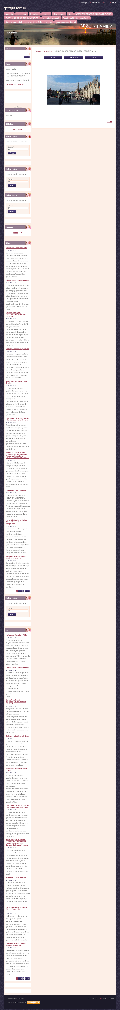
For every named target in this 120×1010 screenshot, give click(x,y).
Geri (108, 122)
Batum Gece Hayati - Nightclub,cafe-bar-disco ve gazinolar (16, 314)
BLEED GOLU (17, 129)
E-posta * (11, 147)
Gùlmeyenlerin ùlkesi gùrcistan (17, 349)
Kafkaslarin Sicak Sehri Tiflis (16, 248)
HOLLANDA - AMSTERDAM (16, 490)
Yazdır (114, 3)
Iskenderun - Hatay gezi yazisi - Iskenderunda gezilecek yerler (17, 419)
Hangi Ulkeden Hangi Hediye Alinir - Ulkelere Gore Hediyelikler (16, 522)
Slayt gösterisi (73, 57)
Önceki (53, 57)
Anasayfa (84, 3)
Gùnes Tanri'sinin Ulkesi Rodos (17, 280)
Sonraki (94, 57)
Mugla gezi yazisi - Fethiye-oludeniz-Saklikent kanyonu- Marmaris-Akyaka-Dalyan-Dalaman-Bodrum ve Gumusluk (17, 455)
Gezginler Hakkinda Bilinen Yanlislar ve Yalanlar (16, 557)
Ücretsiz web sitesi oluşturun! (16, 1002)
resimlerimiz (48, 51)
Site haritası (96, 3)
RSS (106, 3)
